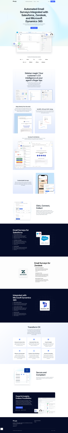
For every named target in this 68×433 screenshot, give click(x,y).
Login (49, 1)
